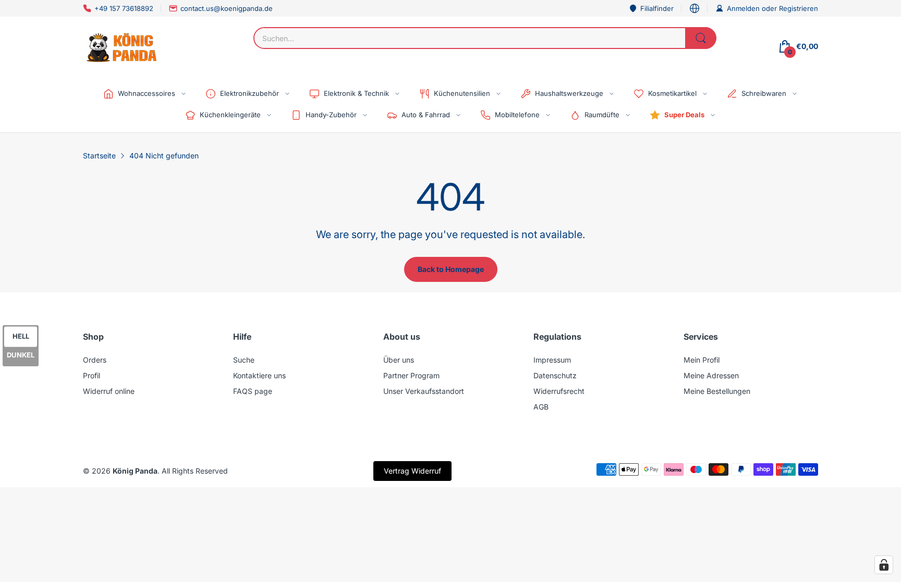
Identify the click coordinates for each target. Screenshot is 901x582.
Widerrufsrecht (559, 391)
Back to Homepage (451, 269)
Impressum (552, 359)
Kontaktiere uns (259, 375)
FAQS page (252, 391)
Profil (91, 375)
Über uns (398, 359)
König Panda (135, 470)
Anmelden (744, 8)
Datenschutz (555, 375)
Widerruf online (109, 391)
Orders (94, 359)
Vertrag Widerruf (412, 470)
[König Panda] (122, 46)
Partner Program (411, 375)
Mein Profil (702, 359)
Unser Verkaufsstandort (423, 391)
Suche (243, 359)
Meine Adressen (711, 375)
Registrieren (798, 8)
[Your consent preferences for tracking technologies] (884, 565)
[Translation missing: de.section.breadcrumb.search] (700, 38)
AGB (541, 406)
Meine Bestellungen (717, 391)
